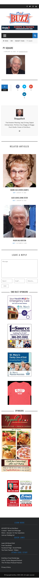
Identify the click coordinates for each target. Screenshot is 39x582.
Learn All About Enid (8, 543)
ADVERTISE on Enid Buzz (9, 528)
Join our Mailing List (7, 535)
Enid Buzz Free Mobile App (10, 558)
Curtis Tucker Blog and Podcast (11, 560)
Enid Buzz (14, 575)
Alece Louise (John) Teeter (19, 198)
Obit (14, 192)
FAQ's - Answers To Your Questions (12, 533)
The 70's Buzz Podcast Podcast (11, 562)
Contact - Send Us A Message (11, 530)
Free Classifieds (6, 545)
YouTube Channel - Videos (9, 550)
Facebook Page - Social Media (11, 548)
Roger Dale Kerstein (19, 240)
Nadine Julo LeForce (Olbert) (19, 190)
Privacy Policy (6, 567)
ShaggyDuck (23, 51)
